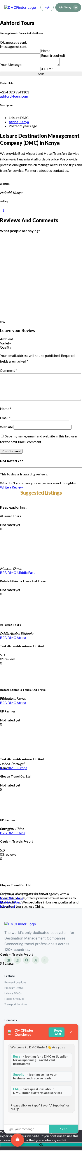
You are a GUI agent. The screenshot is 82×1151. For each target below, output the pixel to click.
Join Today (67, 7)
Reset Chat (58, 1032)
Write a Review (11, 487)
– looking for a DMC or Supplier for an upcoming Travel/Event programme (40, 1060)
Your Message (11, 64)
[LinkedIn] (8, 960)
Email (5, 418)
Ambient (6, 339)
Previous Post (10, 902)
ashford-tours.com (14, 96)
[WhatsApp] (45, 960)
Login (47, 7)
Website (6, 427)
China (21, 833)
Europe (22, 768)
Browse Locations (15, 982)
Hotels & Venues (14, 998)
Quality (5, 347)
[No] (41, 1150)
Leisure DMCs (13, 993)
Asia (20, 898)
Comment (8, 370)
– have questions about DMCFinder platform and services (37, 1090)
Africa (21, 637)
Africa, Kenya (19, 122)
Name (45, 50)
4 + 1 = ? (47, 69)
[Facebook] (26, 960)
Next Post (7, 906)
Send (41, 74)
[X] (35, 960)
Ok (41, 1144)
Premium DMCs (13, 987)
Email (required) (53, 55)
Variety (5, 343)
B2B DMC (8, 572)
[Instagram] (17, 960)
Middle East (26, 572)
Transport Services (15, 1004)
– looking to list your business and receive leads (35, 1076)
